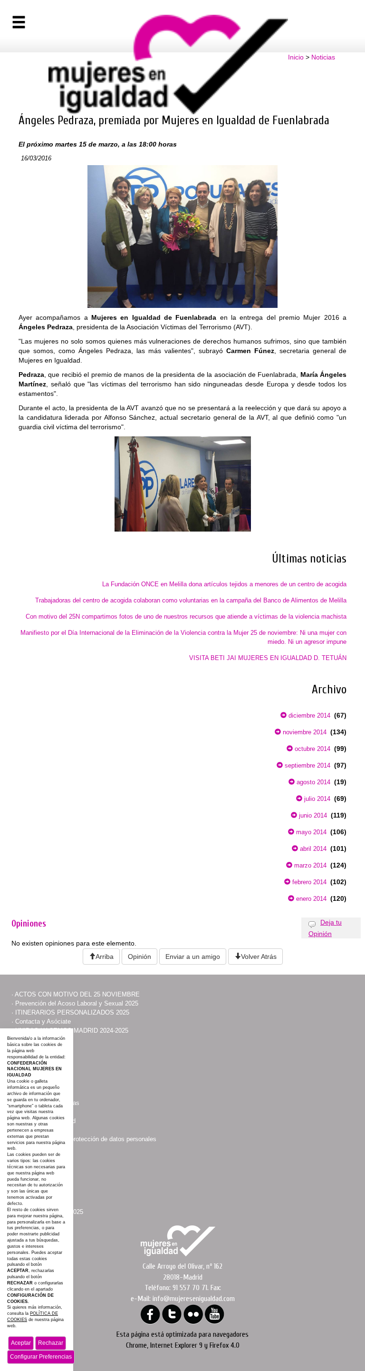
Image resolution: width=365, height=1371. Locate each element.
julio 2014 (316, 798)
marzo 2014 (309, 865)
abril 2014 (312, 848)
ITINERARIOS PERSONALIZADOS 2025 (72, 1012)
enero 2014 (310, 898)
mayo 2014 (310, 832)
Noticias (323, 57)
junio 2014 (312, 815)
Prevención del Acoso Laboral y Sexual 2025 (76, 1003)
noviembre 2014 (304, 732)
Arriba (105, 956)
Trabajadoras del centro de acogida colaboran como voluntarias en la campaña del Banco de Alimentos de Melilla (190, 600)
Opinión (139, 956)
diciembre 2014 (308, 715)
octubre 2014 (311, 748)
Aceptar (21, 1343)
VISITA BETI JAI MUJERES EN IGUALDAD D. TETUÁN (267, 657)
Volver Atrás (259, 956)
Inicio (296, 57)
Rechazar (50, 1343)
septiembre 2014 (306, 765)
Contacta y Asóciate (43, 1021)
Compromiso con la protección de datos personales (85, 1139)
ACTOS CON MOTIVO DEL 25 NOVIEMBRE (77, 994)
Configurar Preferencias (41, 1356)
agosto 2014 (312, 782)
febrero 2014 (308, 882)
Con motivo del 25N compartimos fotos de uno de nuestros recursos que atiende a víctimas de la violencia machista (186, 616)
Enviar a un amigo (192, 956)
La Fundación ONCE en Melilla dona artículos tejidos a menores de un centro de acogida (224, 584)
